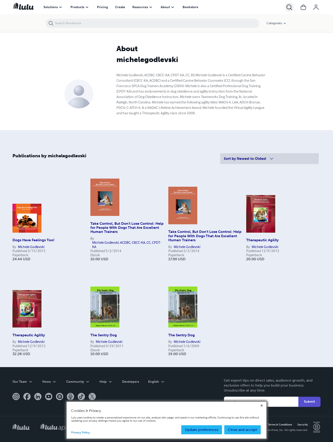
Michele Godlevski (31, 247)
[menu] (60, 7)
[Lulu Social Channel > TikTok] (81, 397)
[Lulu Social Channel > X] (92, 397)
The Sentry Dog (103, 335)
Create (120, 7)
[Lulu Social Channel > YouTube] (48, 397)
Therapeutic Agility (262, 240)
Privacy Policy (80, 432)
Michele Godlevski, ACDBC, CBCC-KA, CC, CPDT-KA (126, 244)
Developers (130, 382)
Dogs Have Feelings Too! (33, 240)
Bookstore (190, 7)
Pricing (102, 7)
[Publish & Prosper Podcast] (70, 397)
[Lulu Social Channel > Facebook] (27, 397)
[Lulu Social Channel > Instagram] (16, 397)
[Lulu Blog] (59, 397)
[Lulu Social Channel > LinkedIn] (37, 397)
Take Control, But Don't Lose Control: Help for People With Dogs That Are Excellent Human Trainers (127, 227)
